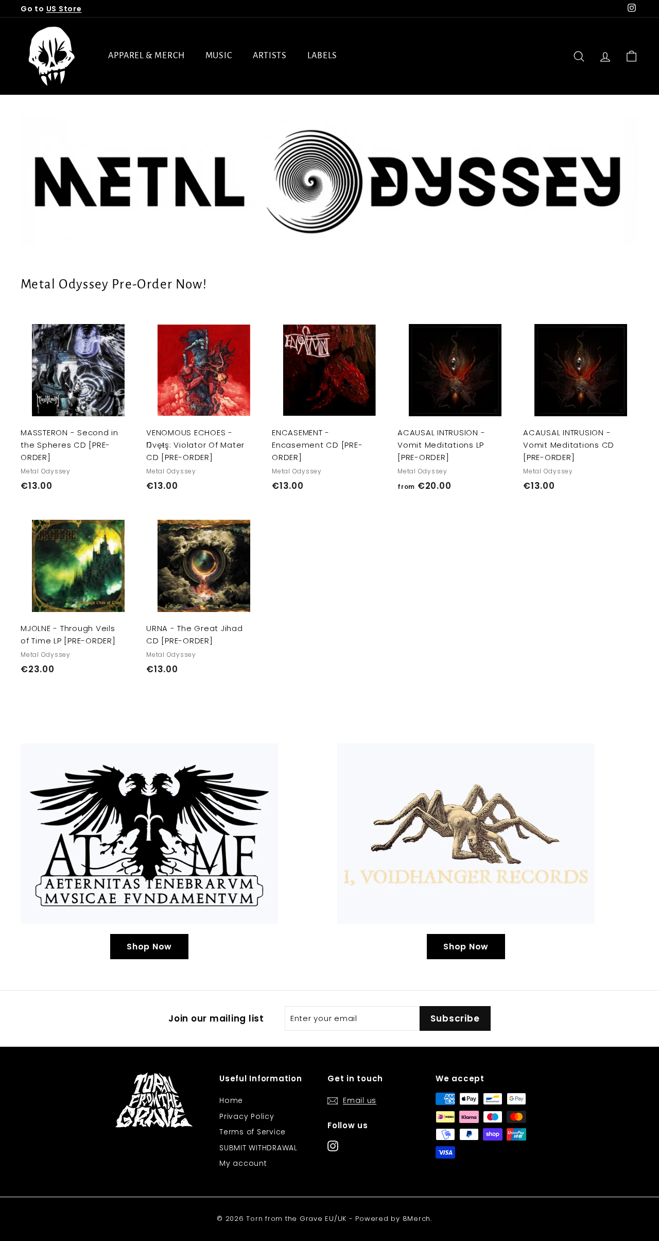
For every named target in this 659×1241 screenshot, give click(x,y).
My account (243, 1163)
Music (219, 55)
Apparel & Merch (146, 55)
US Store (64, 9)
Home (231, 1100)
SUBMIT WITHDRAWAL (258, 1148)
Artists (270, 55)
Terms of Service (252, 1132)
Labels (322, 55)
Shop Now (149, 947)
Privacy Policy (246, 1116)
